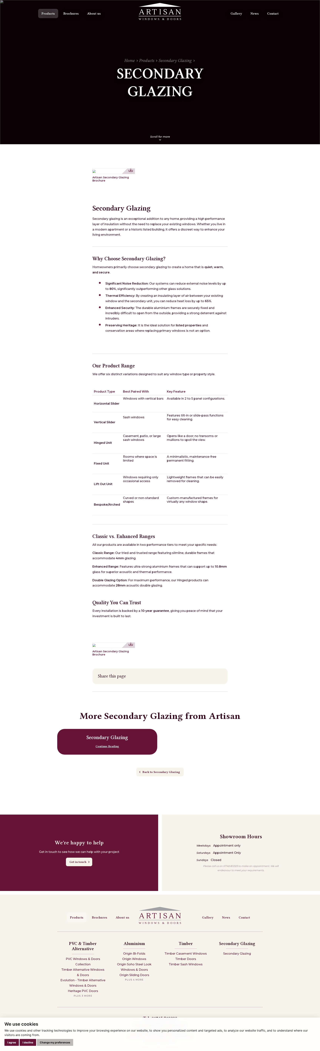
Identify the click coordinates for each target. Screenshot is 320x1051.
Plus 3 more (83, 995)
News (255, 13)
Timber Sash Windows (186, 964)
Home (129, 60)
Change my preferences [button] (55, 1042)
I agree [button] (11, 1042)
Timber (186, 943)
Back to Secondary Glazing (161, 772)
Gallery (236, 13)
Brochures (71, 13)
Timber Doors (185, 959)
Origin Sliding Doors (134, 975)
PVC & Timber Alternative (83, 946)
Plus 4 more (134, 979)
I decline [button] (28, 1042)
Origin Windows (134, 959)
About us (94, 13)
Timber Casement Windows (185, 953)
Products (48, 13)
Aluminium (134, 943)
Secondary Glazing (175, 60)
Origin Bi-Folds (134, 953)
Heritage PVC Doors (83, 991)
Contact (273, 13)
